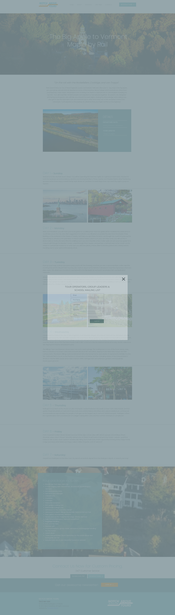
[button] (123, 279)
